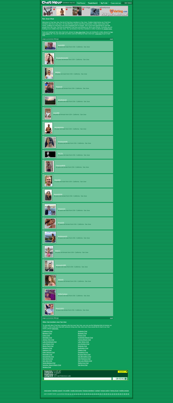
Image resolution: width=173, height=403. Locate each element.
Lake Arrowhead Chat (49, 342)
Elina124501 (60, 308)
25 (98, 394)
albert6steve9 (62, 100)
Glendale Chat (47, 338)
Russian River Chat (84, 354)
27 (102, 394)
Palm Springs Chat (49, 352)
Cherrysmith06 (60, 165)
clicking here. (108, 29)
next (111, 39)
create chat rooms (76, 391)
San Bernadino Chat (84, 357)
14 (76, 394)
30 (108, 394)
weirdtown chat (67, 2)
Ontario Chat (82, 350)
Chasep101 (61, 209)
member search (57, 391)
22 (92, 394)
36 (120, 394)
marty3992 (61, 45)
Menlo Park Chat (48, 346)
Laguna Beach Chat (84, 340)
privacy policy (105, 391)
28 (104, 394)
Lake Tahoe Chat (83, 342)
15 (78, 394)
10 (57, 39)
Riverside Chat (47, 354)
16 (80, 394)
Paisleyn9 (59, 87)
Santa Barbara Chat (49, 363)
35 (118, 394)
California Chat (47, 331)
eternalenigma (59, 127)
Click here (98, 34)
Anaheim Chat (82, 331)
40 (128, 394)
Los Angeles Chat (83, 344)
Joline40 (60, 279)
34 (116, 394)
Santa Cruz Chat (83, 363)
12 (72, 394)
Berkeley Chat (47, 333)
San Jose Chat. (80, 32)
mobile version (124, 391)
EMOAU (57, 72)
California (79, 47)
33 (114, 394)
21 (90, 394)
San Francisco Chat (84, 359)
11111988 (56, 113)
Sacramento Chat (48, 357)
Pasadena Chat (83, 352)
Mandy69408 (58, 194)
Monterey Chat (47, 348)
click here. (55, 328)
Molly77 (57, 251)
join (126, 3)
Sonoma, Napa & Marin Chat (52, 365)
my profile (66, 391)
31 (110, 394)
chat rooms (47, 391)
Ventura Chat (47, 367)
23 (94, 394)
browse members (88, 391)
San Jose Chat (47, 361)
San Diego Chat (48, 359)
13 (74, 394)
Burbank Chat (82, 333)
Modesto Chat (82, 346)
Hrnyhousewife (63, 141)
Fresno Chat (82, 335)
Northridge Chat (83, 348)
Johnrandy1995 (61, 265)
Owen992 (57, 180)
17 (82, 394)
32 (112, 394)
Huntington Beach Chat (85, 338)
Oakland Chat (47, 350)
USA (73, 47)
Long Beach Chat (48, 344)
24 (96, 394)
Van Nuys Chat (82, 365)
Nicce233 (61, 222)
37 (122, 394)
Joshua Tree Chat (48, 340)
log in (130, 3)
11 (70, 394)
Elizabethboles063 (62, 58)
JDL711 (60, 153)
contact (97, 391)
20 (88, 394)
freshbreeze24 (62, 236)
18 (84, 394)
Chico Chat (46, 335)
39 (126, 394)
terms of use (114, 391)
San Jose (87, 47)
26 (100, 394)
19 (86, 394)
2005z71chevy (62, 294)
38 (124, 394)
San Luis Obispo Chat (85, 361)
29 (106, 394)
